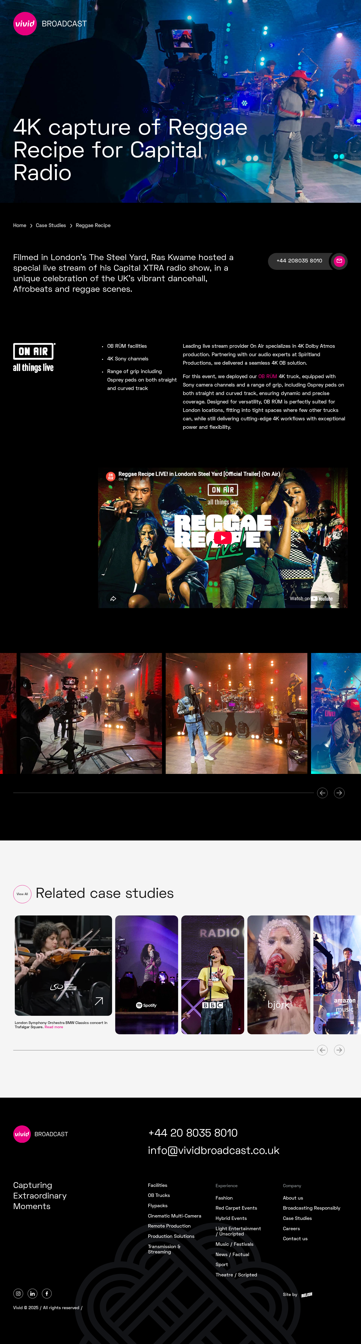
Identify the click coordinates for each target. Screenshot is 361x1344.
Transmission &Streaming (164, 1250)
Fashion (224, 1198)
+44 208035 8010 (299, 261)
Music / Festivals (234, 1244)
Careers (291, 1229)
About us (293, 1198)
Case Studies (51, 226)
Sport (222, 1265)
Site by (290, 1295)
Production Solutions (171, 1236)
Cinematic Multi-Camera (174, 1216)
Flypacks (158, 1206)
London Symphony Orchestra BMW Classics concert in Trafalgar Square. (61, 1025)
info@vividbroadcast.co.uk (214, 1151)
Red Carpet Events (236, 1208)
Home (19, 226)
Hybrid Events (231, 1218)
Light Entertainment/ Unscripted (238, 1232)
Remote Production (169, 1226)
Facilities (157, 1185)
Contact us (295, 1239)
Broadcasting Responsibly (311, 1208)
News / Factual (232, 1255)
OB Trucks (159, 1195)
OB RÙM (267, 377)
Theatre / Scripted (236, 1275)
